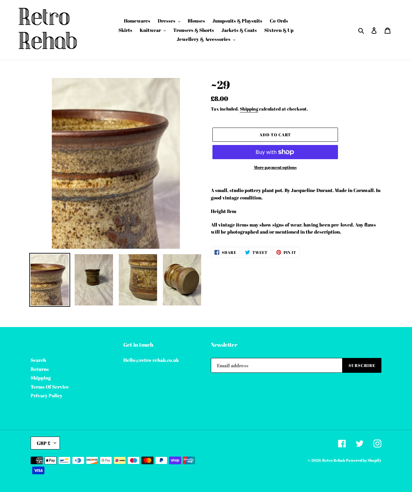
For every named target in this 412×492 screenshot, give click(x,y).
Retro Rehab (333, 460)
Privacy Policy (46, 395)
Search (38, 360)
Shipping (249, 109)
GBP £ (44, 443)
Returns (40, 369)
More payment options (275, 167)
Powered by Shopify (363, 460)
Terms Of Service (50, 386)
